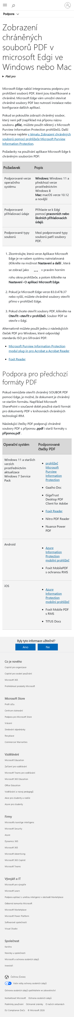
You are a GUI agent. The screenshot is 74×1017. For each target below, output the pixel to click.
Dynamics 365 (11, 841)
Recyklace (9, 735)
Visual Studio (11, 928)
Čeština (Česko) (18, 976)
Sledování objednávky (15, 729)
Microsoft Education (14, 760)
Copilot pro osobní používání (18, 673)
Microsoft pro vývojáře (15, 884)
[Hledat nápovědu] (13, 5)
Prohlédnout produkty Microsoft (20, 686)
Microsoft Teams (13, 866)
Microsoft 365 (11, 679)
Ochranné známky (34, 1004)
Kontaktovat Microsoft (15, 998)
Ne (48, 647)
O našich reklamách (55, 1004)
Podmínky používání (14, 1004)
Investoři (9, 965)
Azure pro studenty (14, 804)
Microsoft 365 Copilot (15, 860)
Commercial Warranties (16, 742)
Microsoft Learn (12, 890)
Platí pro (10, 76)
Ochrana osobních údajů (40, 998)
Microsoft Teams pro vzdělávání (20, 772)
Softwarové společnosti (16, 922)
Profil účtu (9, 704)
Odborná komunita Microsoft (18, 903)
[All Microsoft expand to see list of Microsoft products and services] (5, 5)
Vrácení (8, 723)
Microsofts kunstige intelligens (19, 822)
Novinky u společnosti (15, 952)
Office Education (12, 785)
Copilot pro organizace (15, 667)
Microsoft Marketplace (15, 909)
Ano (25, 647)
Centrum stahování (14, 710)
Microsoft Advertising (15, 853)
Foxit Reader (17, 359)
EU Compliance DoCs (15, 1010)
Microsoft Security (13, 828)
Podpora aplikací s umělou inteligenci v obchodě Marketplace (34, 897)
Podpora (9, 14)
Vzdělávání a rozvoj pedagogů (19, 791)
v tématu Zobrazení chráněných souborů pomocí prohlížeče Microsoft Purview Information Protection (36, 139)
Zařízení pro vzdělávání (16, 766)
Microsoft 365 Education (16, 779)
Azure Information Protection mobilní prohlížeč (57, 554)
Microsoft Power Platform (17, 915)
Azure (7, 834)
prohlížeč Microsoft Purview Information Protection (54, 471)
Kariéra (8, 946)
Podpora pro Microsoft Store (18, 716)
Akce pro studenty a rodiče (17, 797)
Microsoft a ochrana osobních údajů (22, 959)
